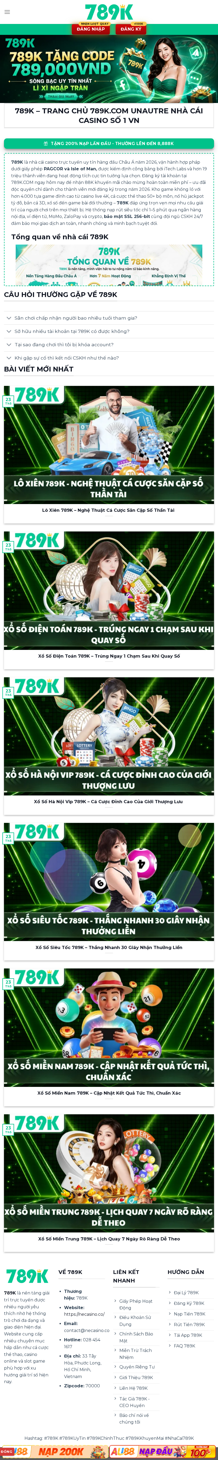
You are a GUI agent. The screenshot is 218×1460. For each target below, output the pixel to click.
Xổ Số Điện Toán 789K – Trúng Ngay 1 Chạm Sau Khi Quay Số (109, 656)
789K (10, 1293)
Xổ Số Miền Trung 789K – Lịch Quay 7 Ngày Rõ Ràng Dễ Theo (109, 1239)
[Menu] (7, 11)
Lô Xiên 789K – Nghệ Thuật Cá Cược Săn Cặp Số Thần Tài (109, 510)
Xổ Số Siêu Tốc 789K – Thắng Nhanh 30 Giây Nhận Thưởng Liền (109, 947)
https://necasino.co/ (84, 1314)
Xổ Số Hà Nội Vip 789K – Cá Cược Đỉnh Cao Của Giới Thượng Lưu (109, 801)
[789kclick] (109, 12)
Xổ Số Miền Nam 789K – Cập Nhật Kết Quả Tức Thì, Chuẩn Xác (109, 1093)
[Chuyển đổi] (9, 318)
